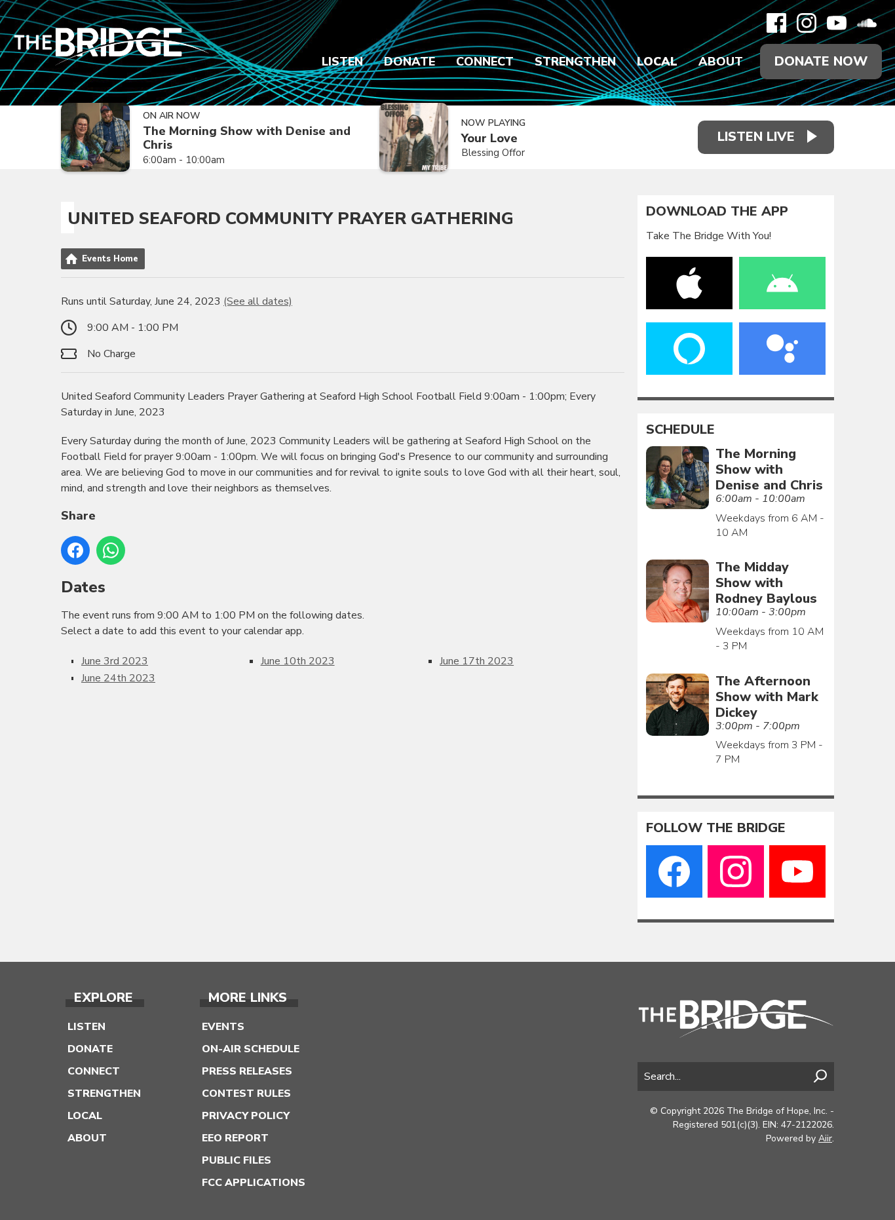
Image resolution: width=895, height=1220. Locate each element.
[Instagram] (806, 23)
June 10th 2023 (298, 661)
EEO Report (235, 1138)
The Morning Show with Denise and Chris (247, 137)
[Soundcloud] (867, 23)
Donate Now (820, 61)
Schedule (680, 429)
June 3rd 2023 (114, 661)
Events (223, 1027)
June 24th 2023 (118, 678)
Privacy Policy (246, 1116)
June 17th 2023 (477, 661)
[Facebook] (776, 23)
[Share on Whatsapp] (110, 550)
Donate (409, 61)
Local (657, 61)
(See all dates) (257, 301)
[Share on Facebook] (75, 550)
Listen (342, 61)
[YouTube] (837, 23)
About (720, 61)
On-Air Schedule (250, 1049)
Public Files (236, 1160)
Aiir (825, 1138)
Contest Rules (246, 1093)
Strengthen (575, 61)
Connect (485, 61)
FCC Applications (253, 1182)
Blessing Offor (493, 153)
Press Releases (247, 1071)
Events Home (110, 259)
